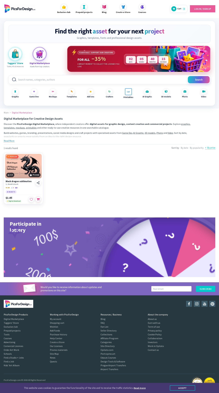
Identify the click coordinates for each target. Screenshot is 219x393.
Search (199, 79)
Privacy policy (155, 330)
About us (152, 318)
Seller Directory (109, 330)
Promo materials (58, 349)
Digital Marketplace (14, 318)
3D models (166, 96)
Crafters (109, 96)
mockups (20, 127)
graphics (185, 123)
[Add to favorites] (31, 199)
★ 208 (8, 188)
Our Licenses (56, 346)
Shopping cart (57, 322)
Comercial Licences (13, 346)
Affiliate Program (109, 338)
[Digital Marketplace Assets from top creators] (39, 54)
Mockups (53, 96)
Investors (152, 342)
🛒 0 (12, 188)
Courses (8, 338)
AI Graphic (147, 96)
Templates (72, 96)
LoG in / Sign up (202, 8)
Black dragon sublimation (19, 181)
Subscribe (206, 288)
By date (184, 147)
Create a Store (57, 342)
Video (203, 96)
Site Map (54, 353)
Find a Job (9, 361)
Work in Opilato (156, 346)
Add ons (90, 96)
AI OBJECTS (11, 192)
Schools (8, 353)
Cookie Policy (154, 334)
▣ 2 (16, 188)
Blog (103, 318)
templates (9, 127)
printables (31, 127)
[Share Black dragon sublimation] (38, 183)
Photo (185, 96)
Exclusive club (11, 326)
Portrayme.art (108, 353)
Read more (140, 387)
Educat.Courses (108, 357)
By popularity (197, 147)
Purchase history (58, 334)
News (52, 357)
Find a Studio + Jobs (14, 357)
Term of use (154, 326)
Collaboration (155, 338)
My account (55, 318)
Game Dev (34, 96)
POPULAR (13, 157)
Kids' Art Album (12, 365)
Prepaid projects (12, 330)
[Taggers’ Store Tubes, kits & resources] (15, 54)
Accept (182, 387)
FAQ (103, 322)
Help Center (56, 338)
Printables (128, 97)
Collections (106, 334)
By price (211, 147)
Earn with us (154, 322)
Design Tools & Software (113, 361)
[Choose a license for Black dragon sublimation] (38, 199)
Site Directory (108, 346)
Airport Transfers (109, 369)
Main (6, 112)
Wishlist (54, 326)
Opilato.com (107, 349)
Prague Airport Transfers (113, 365)
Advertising (9, 342)
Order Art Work (11, 349)
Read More (9, 140)
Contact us (153, 349)
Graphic (15, 96)
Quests (53, 361)
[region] (139, 59)
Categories (106, 342)
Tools (7, 334)
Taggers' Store (11, 322)
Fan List (104, 326)
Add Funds (55, 330)
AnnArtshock (13, 184)
